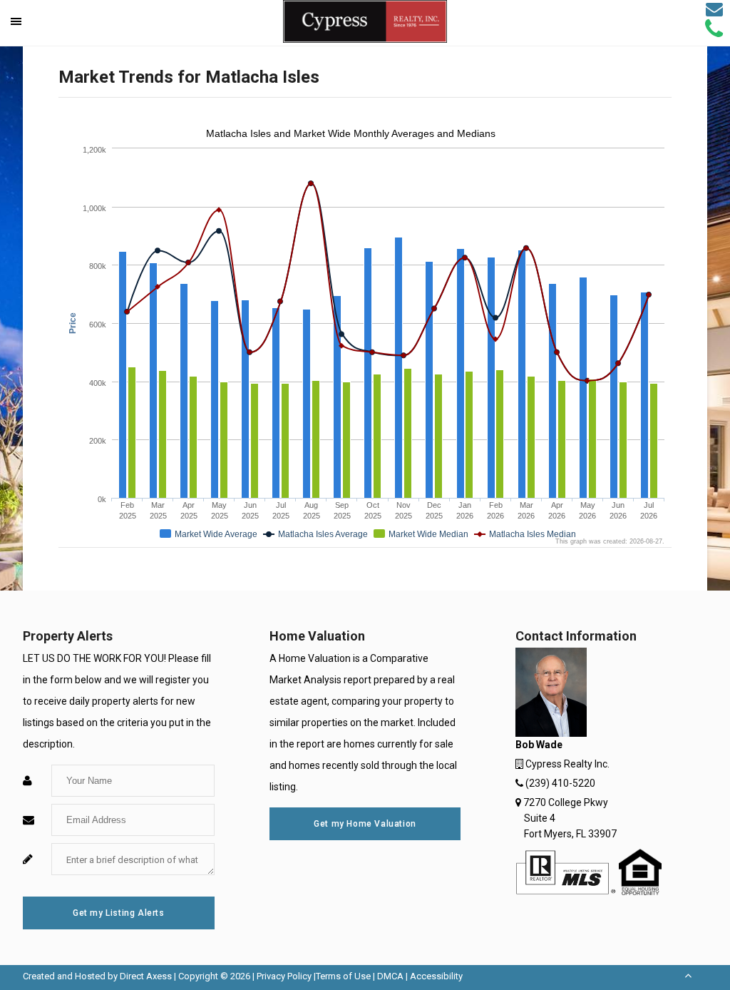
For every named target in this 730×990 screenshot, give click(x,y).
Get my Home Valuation (365, 824)
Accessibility (436, 976)
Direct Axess (146, 976)
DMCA (390, 976)
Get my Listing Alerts (119, 913)
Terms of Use (343, 976)
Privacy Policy (284, 976)
